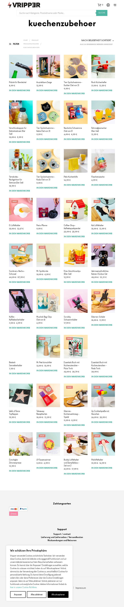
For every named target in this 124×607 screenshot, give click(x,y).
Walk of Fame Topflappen (14, 412)
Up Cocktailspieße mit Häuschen (100, 412)
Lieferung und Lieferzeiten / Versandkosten (62, 537)
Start (25, 40)
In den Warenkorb (19, 91)
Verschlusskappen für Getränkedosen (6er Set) (17, 131)
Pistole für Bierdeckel (17, 82)
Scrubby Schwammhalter (70, 318)
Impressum (81, 587)
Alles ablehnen (37, 594)
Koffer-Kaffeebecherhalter (16, 318)
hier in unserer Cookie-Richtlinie (23, 587)
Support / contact (62, 534)
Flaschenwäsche (97, 176)
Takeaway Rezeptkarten (41, 412)
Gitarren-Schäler (98, 316)
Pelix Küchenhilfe (71, 176)
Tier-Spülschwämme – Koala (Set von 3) (45, 178)
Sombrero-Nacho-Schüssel (16, 272)
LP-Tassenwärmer (43, 459)
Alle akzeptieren (58, 594)
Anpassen (18, 594)
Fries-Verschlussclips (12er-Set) (72, 272)
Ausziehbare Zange (44, 82)
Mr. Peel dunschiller (44, 362)
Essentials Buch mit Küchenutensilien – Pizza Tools (71, 365)
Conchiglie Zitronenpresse (15, 461)
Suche (101, 13)
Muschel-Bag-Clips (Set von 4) (44, 318)
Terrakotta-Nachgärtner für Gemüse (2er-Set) (16, 179)
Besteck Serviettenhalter (15, 364)
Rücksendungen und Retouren (62, 540)
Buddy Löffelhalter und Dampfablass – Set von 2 (71, 462)
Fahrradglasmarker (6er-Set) (99, 129)
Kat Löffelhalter (97, 225)
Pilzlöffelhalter (97, 459)
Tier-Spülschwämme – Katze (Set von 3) (45, 129)
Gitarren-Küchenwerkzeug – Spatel (71, 414)
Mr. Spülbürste (42, 271)
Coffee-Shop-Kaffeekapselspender (72, 227)
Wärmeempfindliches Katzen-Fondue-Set (99, 272)
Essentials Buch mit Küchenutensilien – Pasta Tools (99, 365)
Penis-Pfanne (41, 225)
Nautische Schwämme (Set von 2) (73, 129)
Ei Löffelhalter (14, 225)
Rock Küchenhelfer (99, 82)
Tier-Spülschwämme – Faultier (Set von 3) (73, 83)
